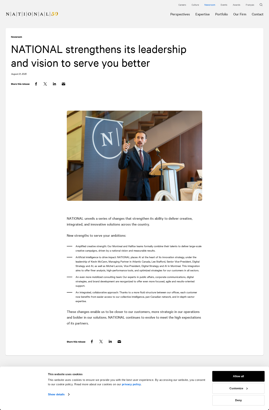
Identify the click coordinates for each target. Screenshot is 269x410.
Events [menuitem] (224, 4)
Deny (238, 400)
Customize (236, 388)
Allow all (238, 376)
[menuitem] (29, 11)
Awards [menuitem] (236, 4)
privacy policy (131, 384)
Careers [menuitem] (182, 4)
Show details (56, 394)
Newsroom (16, 36)
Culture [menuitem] (195, 4)
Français (250, 4)
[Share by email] (63, 84)
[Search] (261, 5)
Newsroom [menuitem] (209, 4)
